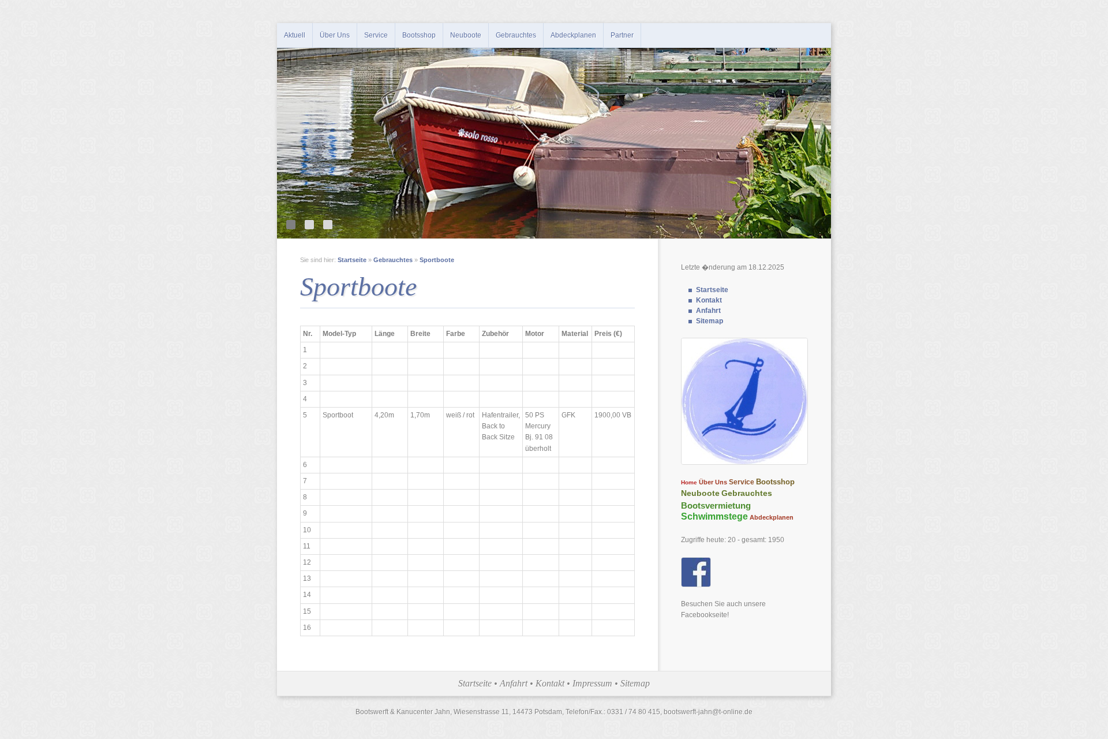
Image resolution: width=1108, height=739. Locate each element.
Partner (622, 35)
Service (376, 35)
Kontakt (709, 300)
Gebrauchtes (516, 35)
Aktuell (294, 35)
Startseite (712, 290)
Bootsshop (419, 35)
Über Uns (335, 35)
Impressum (592, 683)
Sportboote (437, 259)
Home (689, 482)
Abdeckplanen (573, 35)
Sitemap (709, 321)
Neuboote (465, 35)
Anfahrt (708, 311)
